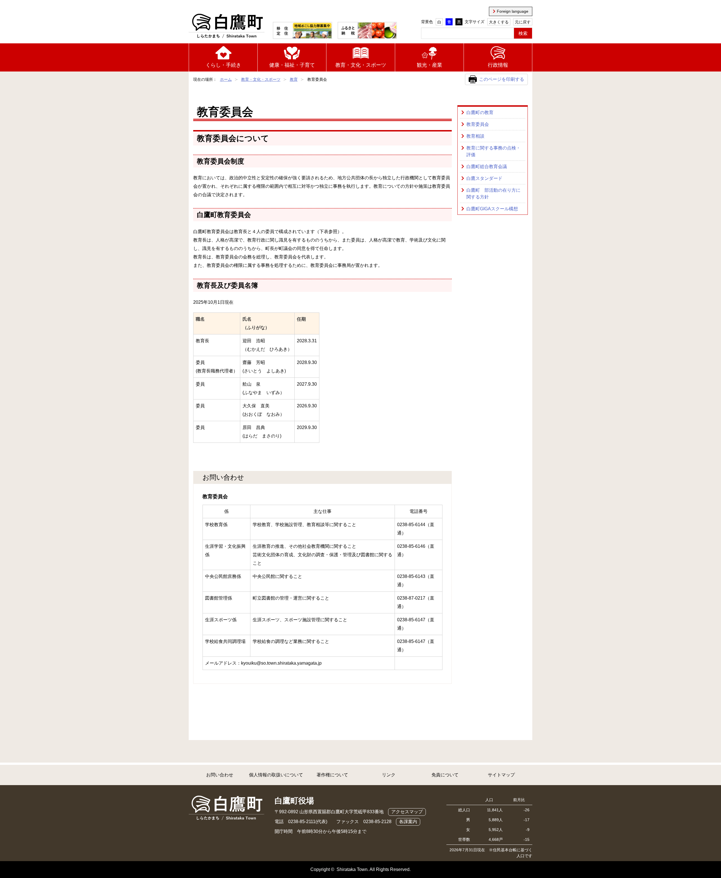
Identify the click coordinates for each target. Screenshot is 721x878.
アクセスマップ (407, 811)
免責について (445, 774)
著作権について (332, 774)
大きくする (499, 22)
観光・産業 (429, 65)
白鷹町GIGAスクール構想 (492, 208)
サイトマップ (501, 774)
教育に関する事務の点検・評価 (493, 151)
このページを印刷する (501, 79)
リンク (388, 774)
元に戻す (523, 22)
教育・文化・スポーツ (360, 65)
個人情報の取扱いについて (276, 774)
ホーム (226, 79)
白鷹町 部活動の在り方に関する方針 (493, 193)
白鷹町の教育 (479, 112)
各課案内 (408, 821)
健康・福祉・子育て (292, 65)
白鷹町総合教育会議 (486, 166)
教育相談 (475, 136)
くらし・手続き (223, 65)
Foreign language (512, 11)
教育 (294, 79)
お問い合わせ (219, 774)
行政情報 (498, 65)
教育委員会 (477, 124)
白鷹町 (226, 26)
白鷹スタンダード (484, 178)
